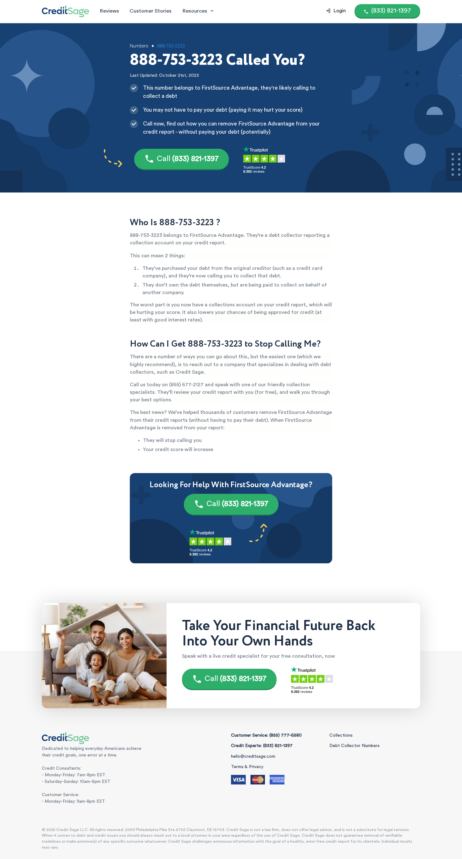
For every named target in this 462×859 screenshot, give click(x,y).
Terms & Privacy (247, 767)
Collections (341, 735)
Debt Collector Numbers (354, 746)
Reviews (109, 11)
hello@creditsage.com (253, 756)
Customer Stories (150, 11)
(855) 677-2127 (186, 384)
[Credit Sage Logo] (65, 11)
